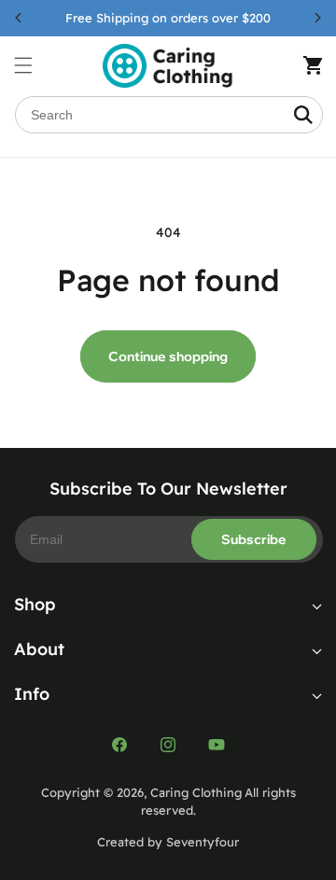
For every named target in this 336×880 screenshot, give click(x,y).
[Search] (303, 114)
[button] (32, 65)
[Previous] (19, 18)
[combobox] (169, 114)
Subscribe (254, 539)
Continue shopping (168, 356)
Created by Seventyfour (168, 841)
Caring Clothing (196, 792)
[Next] (317, 18)
